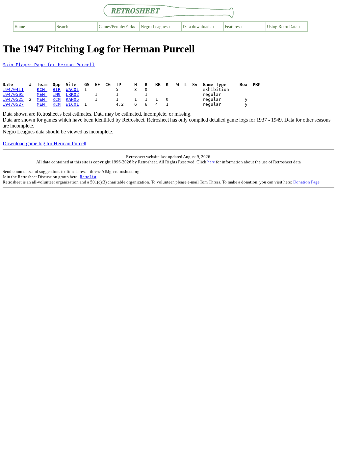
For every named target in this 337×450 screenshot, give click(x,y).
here (211, 161)
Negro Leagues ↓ (156, 26)
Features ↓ (234, 26)
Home (19, 26)
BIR (57, 89)
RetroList (88, 176)
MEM (42, 94)
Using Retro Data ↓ (284, 26)
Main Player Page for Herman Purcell (49, 64)
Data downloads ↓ (199, 26)
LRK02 (72, 94)
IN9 (57, 94)
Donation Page (306, 182)
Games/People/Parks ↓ (118, 26)
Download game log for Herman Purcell (44, 143)
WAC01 (72, 89)
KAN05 (72, 99)
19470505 (13, 94)
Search (62, 26)
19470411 (13, 89)
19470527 (13, 104)
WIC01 (72, 104)
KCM (42, 89)
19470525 (13, 99)
